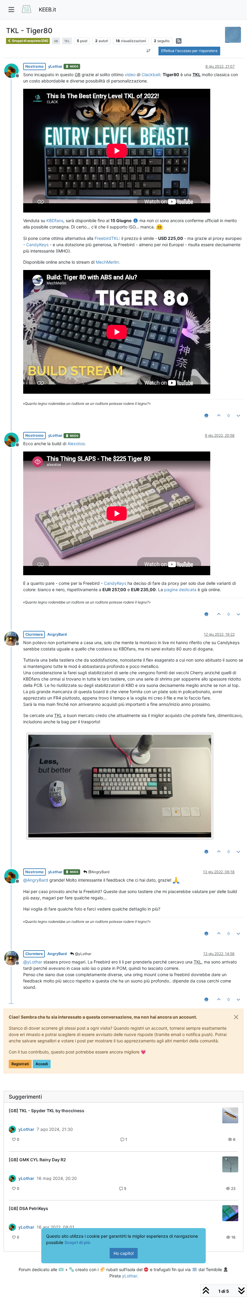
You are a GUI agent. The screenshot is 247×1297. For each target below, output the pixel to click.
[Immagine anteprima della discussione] (230, 1115)
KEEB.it (47, 9)
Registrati (20, 1064)
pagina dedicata (180, 589)
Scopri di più (77, 1242)
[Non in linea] (13, 70)
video (130, 74)
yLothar (55, 66)
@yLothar (82, 953)
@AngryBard (98, 872)
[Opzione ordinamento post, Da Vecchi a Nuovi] (148, 51)
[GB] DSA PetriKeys (28, 1208)
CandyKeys (37, 244)
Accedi (42, 1064)
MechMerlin (107, 262)
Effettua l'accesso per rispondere (189, 50)
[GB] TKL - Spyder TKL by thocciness (46, 1110)
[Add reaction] (206, 415)
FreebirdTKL (107, 238)
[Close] (236, 1017)
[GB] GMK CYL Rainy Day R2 (37, 1159)
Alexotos (75, 443)
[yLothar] (12, 1129)
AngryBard (57, 634)
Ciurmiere (34, 634)
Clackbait (151, 74)
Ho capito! (124, 1253)
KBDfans (54, 220)
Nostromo (34, 66)
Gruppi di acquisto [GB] (29, 41)
